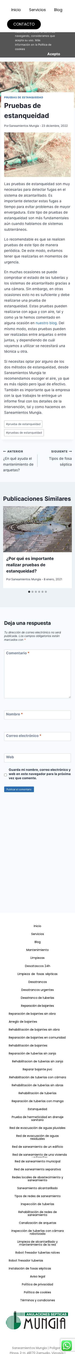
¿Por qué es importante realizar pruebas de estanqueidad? (30, 565)
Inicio (16, 9)
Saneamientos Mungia (24, 125)
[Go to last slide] (7, 547)
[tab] (29, 592)
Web (10, 757)
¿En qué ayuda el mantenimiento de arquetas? (18, 461)
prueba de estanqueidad (23, 424)
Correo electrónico (23, 736)
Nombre (14, 714)
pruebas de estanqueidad (24, 432)
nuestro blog (46, 323)
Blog (58, 9)
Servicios (37, 9)
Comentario (18, 653)
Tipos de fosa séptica (60, 458)
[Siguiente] (67, 547)
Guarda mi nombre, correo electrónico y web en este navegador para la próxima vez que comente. (40, 774)
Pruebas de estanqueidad (23, 97)
